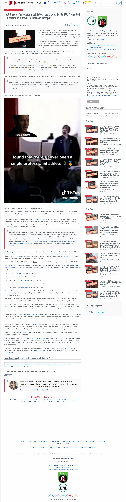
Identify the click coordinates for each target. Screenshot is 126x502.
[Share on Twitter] (10, 375)
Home (22, 441)
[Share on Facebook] (6, 375)
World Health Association (42, 241)
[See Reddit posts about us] (112, 56)
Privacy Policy (77, 441)
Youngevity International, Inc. (48, 254)
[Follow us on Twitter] (105, 56)
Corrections (102, 441)
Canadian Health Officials (21, 243)
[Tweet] (120, 3)
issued (35, 262)
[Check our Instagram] (98, 56)
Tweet (77, 25)
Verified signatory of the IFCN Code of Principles (103, 45)
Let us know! (102, 39)
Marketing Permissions (94, 77)
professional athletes (10, 267)
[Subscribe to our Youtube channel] (108, 56)
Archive (59, 443)
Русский (74, 447)
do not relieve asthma (36, 350)
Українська (92, 447)
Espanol (50, 447)
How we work (55, 441)
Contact (67, 443)
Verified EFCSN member (96, 47)
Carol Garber (37, 219)
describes (21, 256)
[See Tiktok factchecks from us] (88, 56)
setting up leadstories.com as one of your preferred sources (103, 115)
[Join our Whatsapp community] (102, 56)
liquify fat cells (9, 352)
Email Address (92, 69)
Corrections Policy (90, 441)
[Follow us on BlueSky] (91, 56)
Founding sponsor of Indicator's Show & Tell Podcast (104, 49)
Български (34, 447)
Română (65, 447)
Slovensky (83, 447)
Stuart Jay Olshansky (10, 290)
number (75, 265)
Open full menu (5, 2)
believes (66, 256)
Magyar (58, 447)
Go (111, 3)
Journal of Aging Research (12, 308)
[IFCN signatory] (63, 477)
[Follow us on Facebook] (95, 56)
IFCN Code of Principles (41, 441)
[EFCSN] (63, 487)
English (42, 447)
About (29, 441)
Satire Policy (66, 441)
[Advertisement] (42, 419)
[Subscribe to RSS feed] (115, 56)
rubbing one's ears (66, 348)
